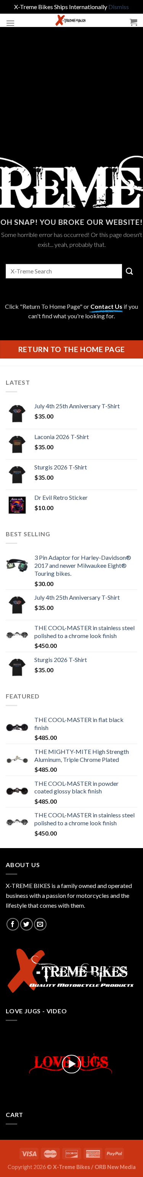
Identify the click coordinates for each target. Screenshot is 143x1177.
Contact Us (106, 306)
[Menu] (10, 23)
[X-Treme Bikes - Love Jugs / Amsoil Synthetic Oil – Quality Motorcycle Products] (71, 20)
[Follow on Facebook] (12, 924)
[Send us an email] (40, 924)
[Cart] (133, 22)
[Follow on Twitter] (26, 924)
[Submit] (129, 271)
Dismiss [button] (118, 6)
